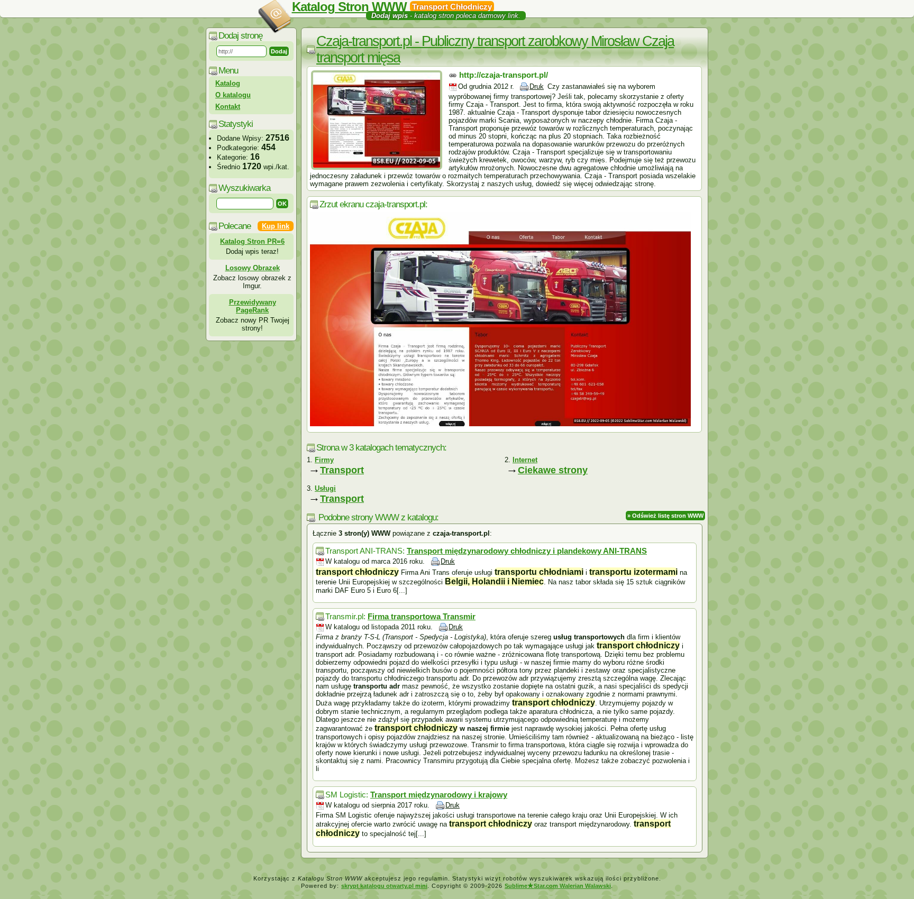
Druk (536, 86)
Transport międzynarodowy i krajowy (438, 794)
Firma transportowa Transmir (422, 616)
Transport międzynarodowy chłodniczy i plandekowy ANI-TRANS (527, 550)
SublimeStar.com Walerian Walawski (558, 886)
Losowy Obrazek (252, 268)
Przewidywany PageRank (252, 306)
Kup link (275, 226)
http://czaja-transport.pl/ (503, 74)
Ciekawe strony (553, 470)
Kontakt (227, 107)
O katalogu (233, 95)
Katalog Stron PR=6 (252, 241)
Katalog (227, 83)
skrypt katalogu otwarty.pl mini (384, 886)
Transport (342, 470)
